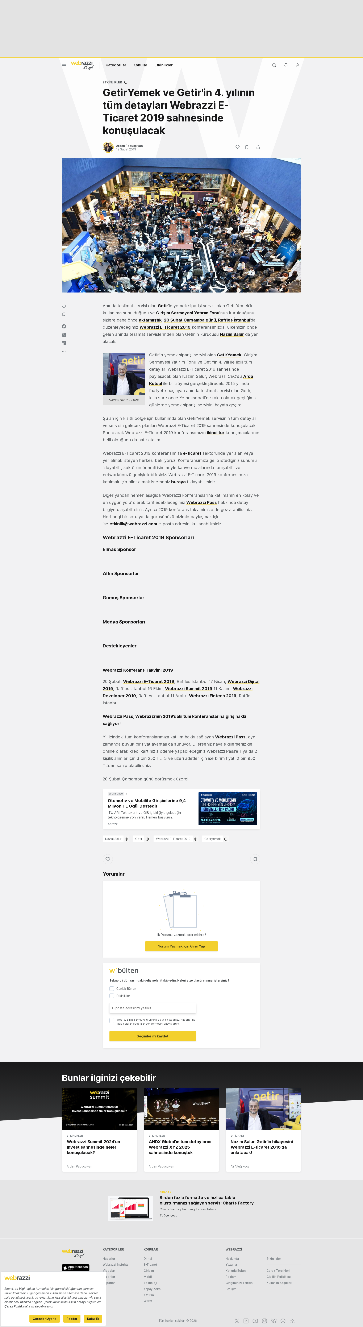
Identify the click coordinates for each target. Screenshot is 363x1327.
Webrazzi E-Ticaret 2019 (173, 839)
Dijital (148, 1258)
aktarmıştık (150, 320)
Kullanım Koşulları (279, 1283)
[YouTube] (254, 1320)
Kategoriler (116, 65)
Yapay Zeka (152, 1289)
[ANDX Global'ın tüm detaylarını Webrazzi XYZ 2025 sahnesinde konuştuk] (181, 1109)
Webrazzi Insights (116, 1264)
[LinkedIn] (245, 1320)
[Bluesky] (273, 1320)
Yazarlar (231, 1264)
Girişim (149, 1270)
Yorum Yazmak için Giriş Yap (181, 946)
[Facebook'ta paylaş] (64, 326)
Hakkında (232, 1258)
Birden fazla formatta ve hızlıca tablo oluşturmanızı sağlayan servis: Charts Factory (207, 1200)
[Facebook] (282, 1320)
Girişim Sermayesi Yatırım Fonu (187, 312)
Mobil (148, 1276)
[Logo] (82, 65)
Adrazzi (113, 824)
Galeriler (109, 1276)
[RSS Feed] (291, 1320)
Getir (138, 839)
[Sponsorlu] (228, 808)
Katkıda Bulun (236, 1270)
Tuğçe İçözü (169, 1215)
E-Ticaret (238, 1135)
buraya (178, 481)
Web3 (148, 1301)
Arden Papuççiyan (79, 1166)
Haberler (109, 1258)
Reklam (231, 1276)
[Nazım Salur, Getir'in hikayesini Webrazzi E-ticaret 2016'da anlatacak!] (263, 1109)
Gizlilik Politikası (279, 1276)
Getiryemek (212, 839)
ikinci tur (215, 432)
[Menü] (64, 66)
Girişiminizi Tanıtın (239, 1283)
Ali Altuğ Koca (240, 1166)
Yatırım (149, 1295)
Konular (140, 65)
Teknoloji (150, 1283)
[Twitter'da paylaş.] (64, 335)
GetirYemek (229, 354)
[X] (236, 1320)
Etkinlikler (163, 65)
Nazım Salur (113, 839)
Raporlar (109, 1283)
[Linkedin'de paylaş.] (64, 343)
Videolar (109, 1270)
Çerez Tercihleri (278, 1270)
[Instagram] (264, 1320)
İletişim (231, 1289)
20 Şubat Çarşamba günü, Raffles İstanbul (207, 320)
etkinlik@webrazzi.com (133, 523)
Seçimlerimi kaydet (152, 1036)
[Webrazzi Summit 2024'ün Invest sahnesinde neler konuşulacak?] (99, 1109)
